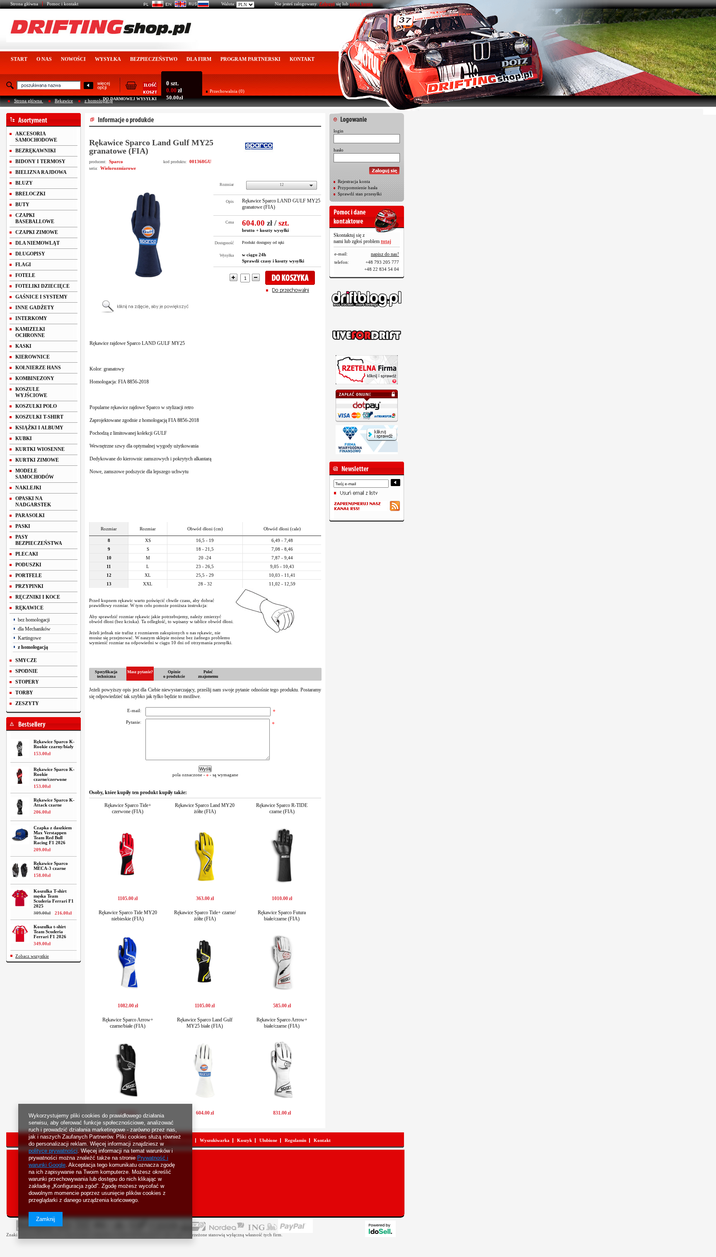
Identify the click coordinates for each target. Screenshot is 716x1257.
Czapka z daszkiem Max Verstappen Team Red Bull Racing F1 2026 (53, 835)
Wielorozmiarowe (118, 168)
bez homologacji (34, 620)
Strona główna (24, 3)
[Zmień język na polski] (151, 5)
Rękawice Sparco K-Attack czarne (54, 802)
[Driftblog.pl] (366, 298)
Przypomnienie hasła (357, 187)
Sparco (116, 161)
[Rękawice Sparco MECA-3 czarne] (19, 870)
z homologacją (99, 100)
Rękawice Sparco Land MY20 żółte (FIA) (205, 808)
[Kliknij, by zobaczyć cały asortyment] (43, 120)
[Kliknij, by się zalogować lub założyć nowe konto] (366, 117)
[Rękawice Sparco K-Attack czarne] (19, 806)
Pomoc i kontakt (62, 3)
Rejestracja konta (354, 181)
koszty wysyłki (274, 230)
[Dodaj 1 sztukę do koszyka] (292, 278)
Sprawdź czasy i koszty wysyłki (273, 260)
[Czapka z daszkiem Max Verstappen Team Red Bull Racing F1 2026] (19, 834)
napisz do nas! (385, 254)
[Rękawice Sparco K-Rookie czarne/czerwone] (19, 776)
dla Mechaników (34, 629)
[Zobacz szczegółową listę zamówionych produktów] (141, 91)
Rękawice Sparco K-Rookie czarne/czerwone (54, 774)
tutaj (386, 241)
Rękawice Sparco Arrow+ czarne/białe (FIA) (127, 1023)
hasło (338, 149)
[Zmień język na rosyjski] (197, 5)
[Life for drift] (366, 335)
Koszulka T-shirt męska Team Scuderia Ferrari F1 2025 (54, 898)
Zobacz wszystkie (32, 956)
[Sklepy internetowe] (380, 1229)
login (338, 130)
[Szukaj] (88, 86)
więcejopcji (103, 85)
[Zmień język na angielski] (174, 5)
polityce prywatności (53, 1151)
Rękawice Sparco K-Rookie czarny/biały (54, 744)
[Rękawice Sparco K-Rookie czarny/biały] (19, 748)
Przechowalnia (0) (227, 91)
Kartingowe (29, 638)
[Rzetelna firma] (366, 369)
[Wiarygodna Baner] (366, 439)
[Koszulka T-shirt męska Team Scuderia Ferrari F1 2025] (19, 898)
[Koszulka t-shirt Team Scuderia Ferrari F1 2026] (19, 933)
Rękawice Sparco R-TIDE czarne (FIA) (281, 808)
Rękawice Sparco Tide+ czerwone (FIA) (127, 808)
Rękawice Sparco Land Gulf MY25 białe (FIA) (204, 1023)
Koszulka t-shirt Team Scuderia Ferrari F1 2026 (50, 931)
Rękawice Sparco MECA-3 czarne (51, 866)
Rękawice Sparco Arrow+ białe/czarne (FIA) (281, 1023)
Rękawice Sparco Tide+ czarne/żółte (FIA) (205, 916)
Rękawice (64, 100)
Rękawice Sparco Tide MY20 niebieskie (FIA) (128, 916)
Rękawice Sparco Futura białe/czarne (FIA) (282, 916)
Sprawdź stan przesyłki (360, 193)
